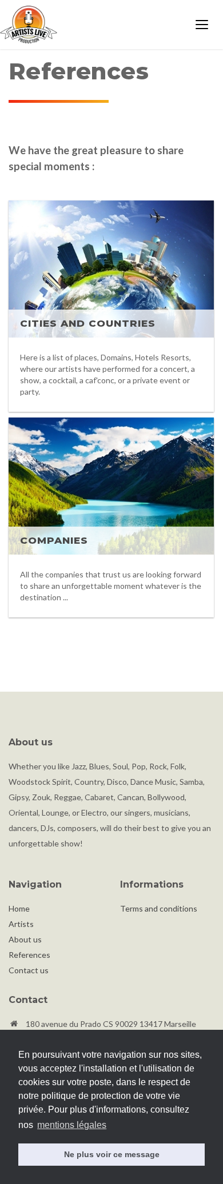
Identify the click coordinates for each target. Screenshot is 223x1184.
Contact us (29, 970)
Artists (21, 924)
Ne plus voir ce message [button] (112, 1154)
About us (25, 939)
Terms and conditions (158, 908)
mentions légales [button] (71, 1125)
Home (19, 908)
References (29, 955)
